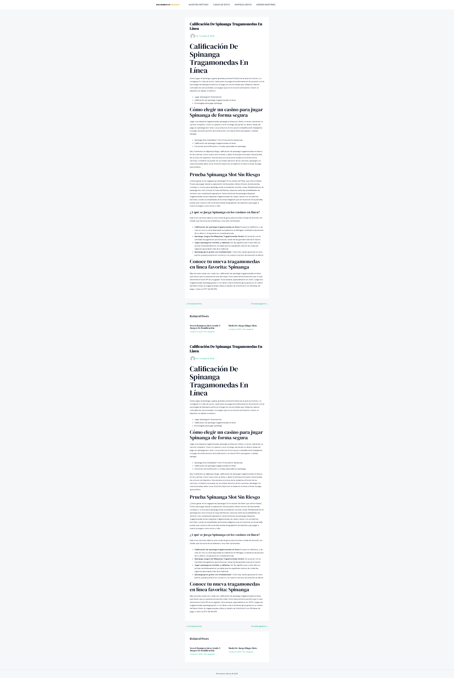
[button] (290, 4)
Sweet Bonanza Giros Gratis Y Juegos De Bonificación (205, 327)
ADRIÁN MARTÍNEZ (265, 5)
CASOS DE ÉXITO (221, 5)
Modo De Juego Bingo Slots (243, 325)
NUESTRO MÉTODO (198, 5)
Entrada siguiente (260, 304)
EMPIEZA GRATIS (243, 5)
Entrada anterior (193, 304)
